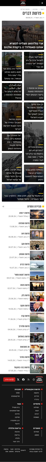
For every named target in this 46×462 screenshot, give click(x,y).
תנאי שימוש (11, 450)
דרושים (23, 450)
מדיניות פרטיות (17, 450)
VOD (18, 393)
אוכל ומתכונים (15, 410)
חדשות (36, 393)
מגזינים (36, 432)
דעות (37, 410)
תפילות (36, 407)
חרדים (36, 396)
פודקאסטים (15, 396)
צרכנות (17, 432)
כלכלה (17, 438)
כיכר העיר (16, 441)
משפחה (36, 417)
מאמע (37, 435)
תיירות (17, 414)
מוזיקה (17, 417)
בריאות (17, 435)
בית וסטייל (16, 407)
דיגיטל (17, 424)
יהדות (37, 414)
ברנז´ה (36, 399)
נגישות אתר (6, 450)
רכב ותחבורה (15, 420)
